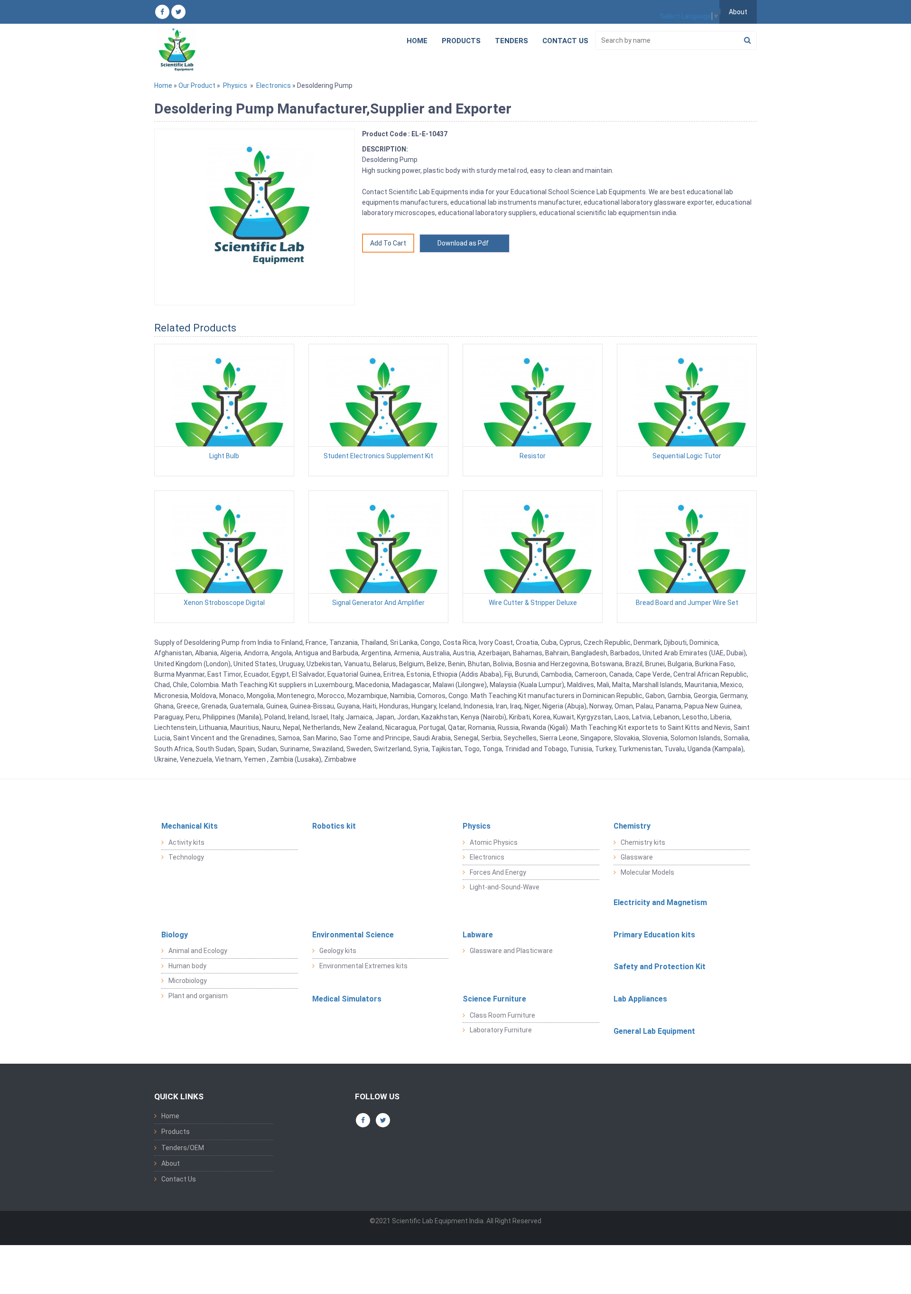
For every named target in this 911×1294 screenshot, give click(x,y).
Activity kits (186, 842)
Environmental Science (353, 934)
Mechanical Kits (189, 826)
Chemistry (632, 826)
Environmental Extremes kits (363, 966)
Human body (187, 966)
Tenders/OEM (182, 1148)
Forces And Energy (498, 872)
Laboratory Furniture (501, 1030)
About (738, 12)
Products (461, 41)
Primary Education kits (654, 934)
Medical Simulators (346, 998)
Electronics (273, 85)
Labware (478, 934)
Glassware (637, 857)
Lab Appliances (640, 998)
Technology (186, 857)
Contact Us (565, 41)
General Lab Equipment (654, 1031)
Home (417, 41)
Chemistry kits (643, 842)
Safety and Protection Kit (660, 966)
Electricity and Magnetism (660, 902)
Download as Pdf (464, 243)
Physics (235, 85)
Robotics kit (334, 826)
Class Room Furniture (502, 1015)
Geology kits (337, 950)
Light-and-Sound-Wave (504, 887)
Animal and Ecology (197, 950)
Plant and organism (198, 996)
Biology (174, 934)
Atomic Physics (494, 842)
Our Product (196, 85)
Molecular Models (647, 872)
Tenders (511, 41)
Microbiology (187, 980)
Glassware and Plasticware (511, 950)
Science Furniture (494, 998)
